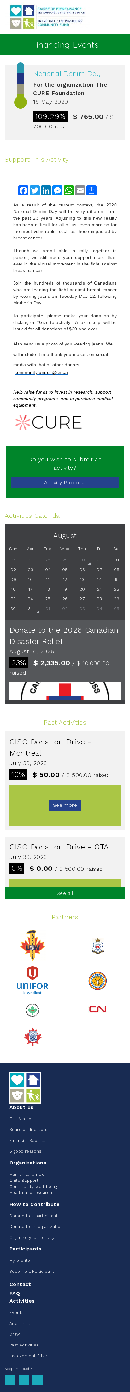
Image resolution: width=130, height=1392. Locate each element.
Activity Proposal (65, 482)
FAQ (14, 1293)
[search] (121, 17)
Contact (20, 1284)
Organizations (27, 1163)
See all (65, 893)
